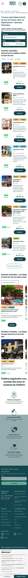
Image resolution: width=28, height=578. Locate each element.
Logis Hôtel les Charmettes (17, 180)
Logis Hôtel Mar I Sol (18, 122)
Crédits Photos (18, 528)
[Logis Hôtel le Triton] (7, 243)
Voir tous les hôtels (14, 266)
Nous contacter (18, 505)
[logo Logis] (13, 3)
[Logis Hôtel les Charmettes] (7, 181)
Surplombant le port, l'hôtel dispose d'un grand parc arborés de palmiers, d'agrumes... (11, 316)
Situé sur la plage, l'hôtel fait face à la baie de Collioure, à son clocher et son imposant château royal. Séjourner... (19, 248)
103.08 (20, 166)
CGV (16, 519)
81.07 (20, 255)
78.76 (20, 196)
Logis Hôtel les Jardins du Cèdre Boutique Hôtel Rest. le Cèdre (20, 211)
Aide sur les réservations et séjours (21, 497)
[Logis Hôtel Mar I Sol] (7, 124)
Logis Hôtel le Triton (18, 241)
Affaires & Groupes (5, 522)
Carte (4, 59)
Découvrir (19, 87)
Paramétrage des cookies (20, 516)
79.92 (20, 136)
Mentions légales (18, 511)
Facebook (7, 534)
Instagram (19, 534)
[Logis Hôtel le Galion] (7, 151)
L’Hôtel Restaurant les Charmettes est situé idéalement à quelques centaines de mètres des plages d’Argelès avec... (18, 188)
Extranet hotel (4, 514)
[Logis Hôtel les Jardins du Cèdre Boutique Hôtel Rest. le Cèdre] (7, 211)
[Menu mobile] (2, 3)
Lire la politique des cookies (7, 571)
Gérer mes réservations (20, 493)
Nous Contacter (4, 519)
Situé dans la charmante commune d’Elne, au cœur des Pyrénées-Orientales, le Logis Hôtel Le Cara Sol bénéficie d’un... (20, 75)
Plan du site (17, 525)
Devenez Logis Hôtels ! (6, 511)
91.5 (20, 109)
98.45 (20, 83)
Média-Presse (4, 516)
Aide (16, 522)
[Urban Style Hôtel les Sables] (7, 98)
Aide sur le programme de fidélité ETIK (20, 501)
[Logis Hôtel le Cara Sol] (7, 68)
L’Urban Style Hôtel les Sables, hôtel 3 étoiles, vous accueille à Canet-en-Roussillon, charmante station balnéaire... (20, 102)
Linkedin (6, 537)
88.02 (20, 228)
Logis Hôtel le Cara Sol (7, 364)
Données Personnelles (20, 514)
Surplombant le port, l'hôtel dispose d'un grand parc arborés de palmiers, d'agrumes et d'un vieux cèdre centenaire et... (19, 220)
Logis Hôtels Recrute (6, 525)
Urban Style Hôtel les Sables (18, 94)
